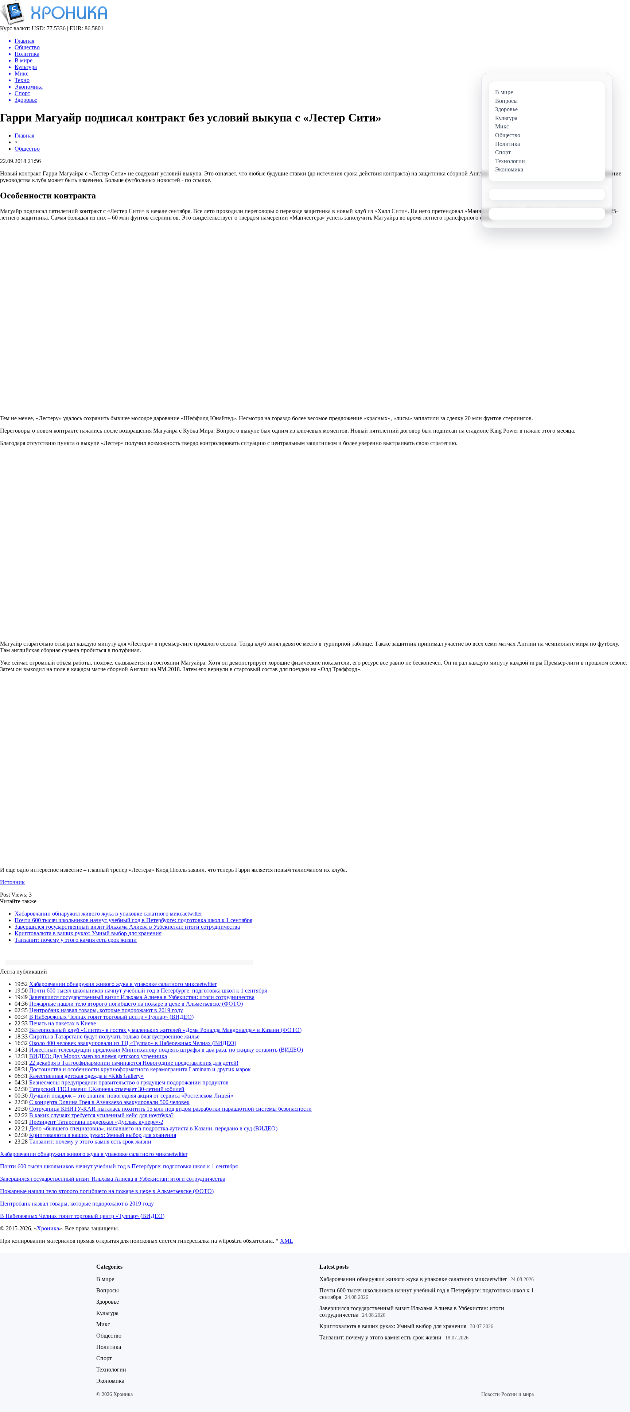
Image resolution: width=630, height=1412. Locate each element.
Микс (103, 1324)
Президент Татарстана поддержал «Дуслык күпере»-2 (96, 1122)
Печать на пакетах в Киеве (62, 1023)
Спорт (104, 1358)
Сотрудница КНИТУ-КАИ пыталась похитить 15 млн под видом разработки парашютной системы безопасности (170, 1109)
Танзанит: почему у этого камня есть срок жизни (76, 940)
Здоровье (107, 1302)
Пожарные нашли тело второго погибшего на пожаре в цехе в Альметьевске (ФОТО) (136, 1004)
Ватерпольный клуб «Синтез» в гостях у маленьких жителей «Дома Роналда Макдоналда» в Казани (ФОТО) (165, 1030)
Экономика (110, 1381)
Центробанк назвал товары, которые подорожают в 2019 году (106, 1010)
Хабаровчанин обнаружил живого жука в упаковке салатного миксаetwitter (108, 913)
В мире (105, 1279)
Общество (27, 149)
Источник (12, 882)
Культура (107, 1313)
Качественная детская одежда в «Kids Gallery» (86, 1076)
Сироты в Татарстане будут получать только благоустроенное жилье (114, 1036)
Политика (108, 1347)
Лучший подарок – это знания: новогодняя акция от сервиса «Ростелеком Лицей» (131, 1095)
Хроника (48, 1228)
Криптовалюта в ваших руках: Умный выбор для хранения (88, 933)
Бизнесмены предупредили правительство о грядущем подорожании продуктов (129, 1082)
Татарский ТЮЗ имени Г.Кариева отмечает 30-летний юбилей (106, 1089)
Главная (24, 135)
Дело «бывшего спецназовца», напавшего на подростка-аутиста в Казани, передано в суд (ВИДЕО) (153, 1128)
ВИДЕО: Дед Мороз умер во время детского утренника (98, 1056)
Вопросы (107, 1290)
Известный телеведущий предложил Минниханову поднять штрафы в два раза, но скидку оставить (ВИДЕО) (166, 1050)
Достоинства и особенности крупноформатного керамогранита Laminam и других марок (140, 1069)
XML (286, 1241)
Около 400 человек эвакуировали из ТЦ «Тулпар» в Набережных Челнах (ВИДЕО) (132, 1043)
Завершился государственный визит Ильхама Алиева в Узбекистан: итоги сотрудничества (127, 927)
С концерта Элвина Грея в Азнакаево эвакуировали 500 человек (109, 1102)
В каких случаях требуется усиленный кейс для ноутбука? (101, 1115)
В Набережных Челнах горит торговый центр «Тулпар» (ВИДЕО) (111, 1017)
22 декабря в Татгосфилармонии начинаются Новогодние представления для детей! (133, 1063)
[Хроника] (53, 23)
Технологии (111, 1369)
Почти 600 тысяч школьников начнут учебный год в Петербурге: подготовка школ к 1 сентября (133, 920)
